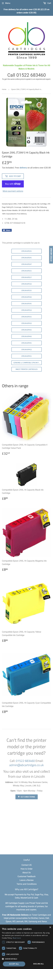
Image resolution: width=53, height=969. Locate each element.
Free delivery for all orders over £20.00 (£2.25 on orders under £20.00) (26, 11)
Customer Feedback (26, 876)
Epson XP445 (26, 343)
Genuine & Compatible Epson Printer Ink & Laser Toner (27, 363)
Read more (17, 938)
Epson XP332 (26, 284)
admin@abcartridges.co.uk (26, 765)
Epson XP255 (26, 271)
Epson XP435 (26, 330)
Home (4, 89)
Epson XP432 (26, 323)
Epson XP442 (26, 336)
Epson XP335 (26, 291)
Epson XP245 (26, 258)
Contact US (26, 865)
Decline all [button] (38, 964)
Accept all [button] (14, 964)
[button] (26, 958)
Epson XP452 (26, 350)
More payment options (13, 191)
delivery (23, 167)
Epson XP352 (26, 310)
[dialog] (26, 947)
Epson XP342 (26, 297)
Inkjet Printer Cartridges (27, 369)
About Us (26, 872)
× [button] (50, 927)
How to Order (26, 869)
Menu (7, 3)
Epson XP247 (26, 264)
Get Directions (27, 797)
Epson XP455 (26, 356)
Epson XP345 (26, 304)
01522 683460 (31, 75)
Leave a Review (27, 880)
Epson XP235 (26, 251)
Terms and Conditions (27, 884)
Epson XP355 (26, 317)
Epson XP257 (26, 277)
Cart (49, 3)
